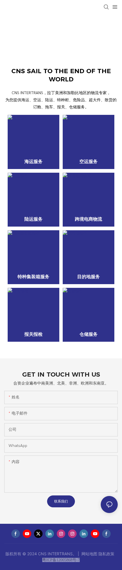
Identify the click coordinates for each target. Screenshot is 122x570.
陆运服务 (33, 219)
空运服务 (88, 161)
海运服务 (33, 161)
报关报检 (33, 334)
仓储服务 (88, 334)
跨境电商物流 (88, 219)
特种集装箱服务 (33, 276)
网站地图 (89, 553)
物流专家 (16, 34)
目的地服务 (88, 276)
